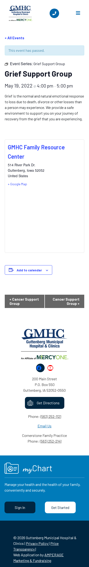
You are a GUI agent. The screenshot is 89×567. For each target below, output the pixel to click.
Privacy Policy (37, 543)
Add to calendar (29, 270)
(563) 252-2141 (50, 441)
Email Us (44, 426)
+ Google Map (17, 184)
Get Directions (48, 403)
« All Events (14, 38)
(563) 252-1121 (50, 416)
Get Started (60, 507)
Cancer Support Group (24, 301)
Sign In (20, 507)
